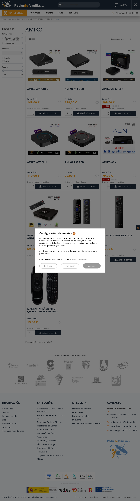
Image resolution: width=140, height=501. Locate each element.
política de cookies (79, 259)
